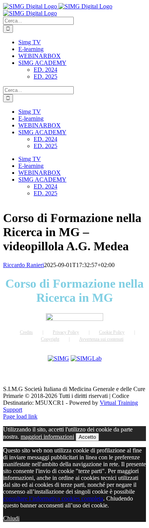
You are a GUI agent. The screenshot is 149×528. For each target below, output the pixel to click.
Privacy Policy (66, 332)
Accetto (87, 437)
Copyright (50, 339)
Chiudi (11, 518)
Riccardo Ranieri (23, 265)
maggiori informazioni (47, 436)
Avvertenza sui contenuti (101, 339)
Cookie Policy (112, 332)
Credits (26, 332)
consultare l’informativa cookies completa (53, 498)
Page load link (20, 416)
